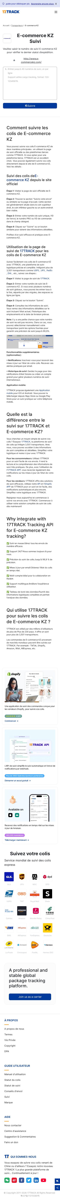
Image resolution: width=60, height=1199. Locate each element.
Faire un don (11, 1142)
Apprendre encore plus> (42, 3)
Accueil (6, 26)
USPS (37, 270)
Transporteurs (17, 26)
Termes (8, 1034)
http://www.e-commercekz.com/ (31, 60)
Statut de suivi (12, 1085)
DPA (6, 1051)
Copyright (9, 1045)
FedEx (49, 270)
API (38, 484)
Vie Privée (9, 1040)
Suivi (7, 1096)
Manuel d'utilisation (15, 1074)
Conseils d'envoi (13, 1091)
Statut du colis (12, 1079)
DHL (10, 273)
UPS (43, 270)
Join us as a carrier (30, 996)
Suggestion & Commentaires (20, 1136)
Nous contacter (12, 1125)
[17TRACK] (10, 12)
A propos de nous (14, 1028)
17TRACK (28, 251)
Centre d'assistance (15, 1131)
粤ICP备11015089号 (30, 1196)
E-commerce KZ (22, 178)
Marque (8, 1102)
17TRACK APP (14, 470)
